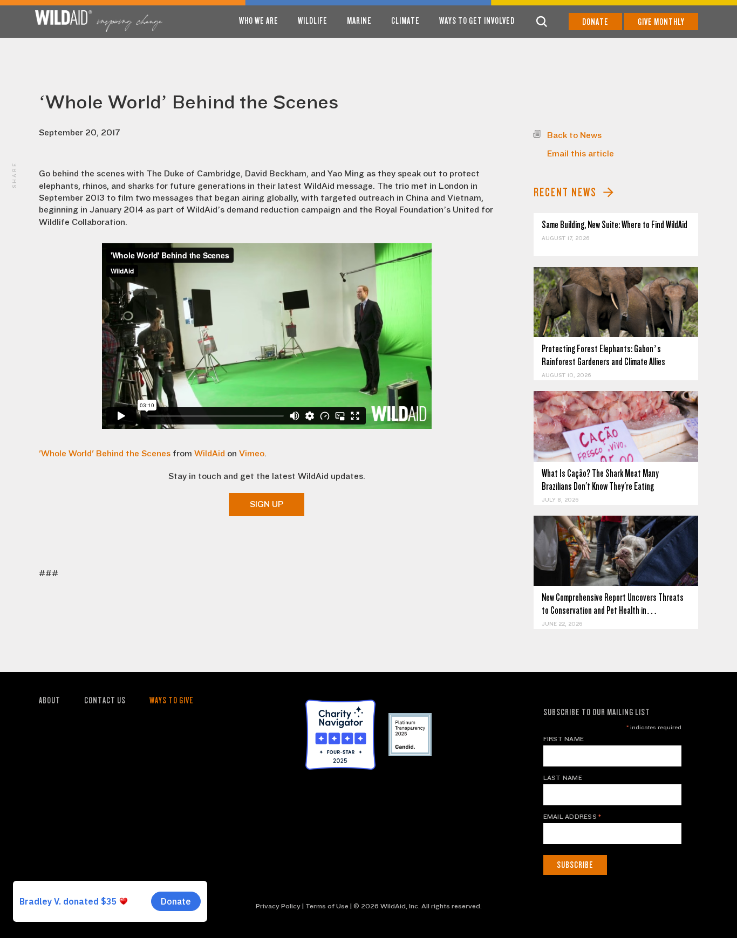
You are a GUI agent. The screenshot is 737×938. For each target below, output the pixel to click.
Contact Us (105, 700)
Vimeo (251, 453)
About (49, 700)
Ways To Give (171, 700)
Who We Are (258, 21)
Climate (405, 21)
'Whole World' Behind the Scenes (104, 453)
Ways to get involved (477, 21)
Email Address (572, 816)
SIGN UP (266, 504)
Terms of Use (327, 906)
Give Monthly (661, 22)
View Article (615, 302)
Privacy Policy (278, 906)
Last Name (562, 778)
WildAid (209, 453)
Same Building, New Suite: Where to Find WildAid (614, 224)
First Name (563, 739)
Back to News (574, 135)
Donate (595, 22)
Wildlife (312, 21)
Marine (359, 21)
